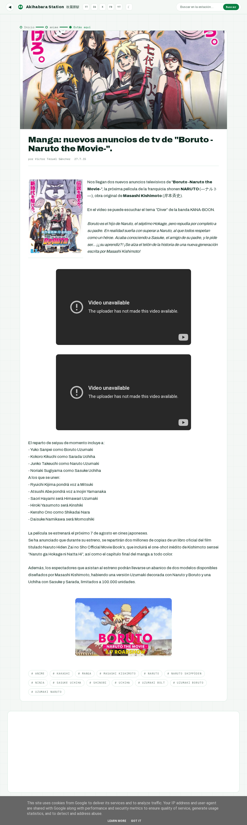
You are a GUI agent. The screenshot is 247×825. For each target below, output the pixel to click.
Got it (136, 821)
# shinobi (98, 682)
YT (118, 6)
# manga (84, 673)
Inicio (29, 27)
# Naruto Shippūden (184, 673)
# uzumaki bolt (151, 682)
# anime (38, 673)
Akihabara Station (49, 7)
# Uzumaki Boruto (188, 682)
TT (86, 6)
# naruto (151, 673)
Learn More (117, 821)
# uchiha (122, 682)
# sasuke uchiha (67, 682)
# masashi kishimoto (118, 673)
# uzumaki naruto (46, 691)
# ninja (38, 682)
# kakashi (61, 673)
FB (110, 6)
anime (54, 27)
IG (94, 6)
